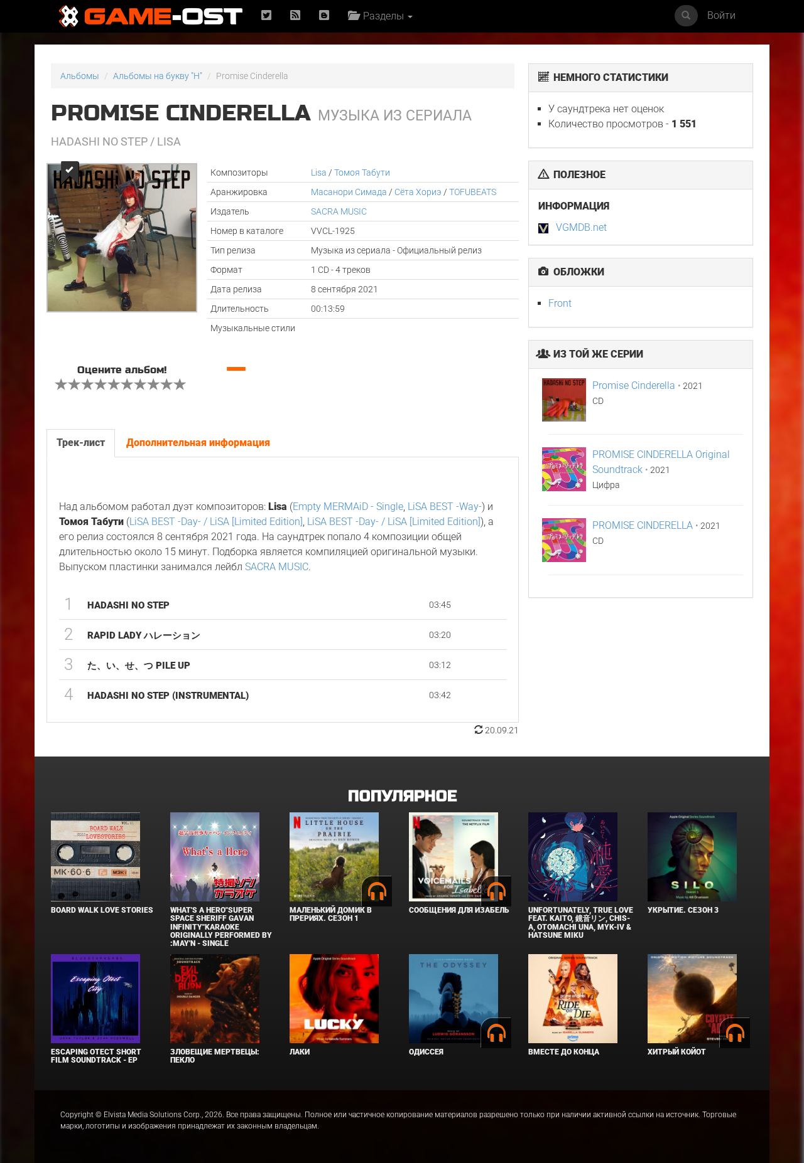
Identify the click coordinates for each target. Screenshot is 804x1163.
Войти (721, 15)
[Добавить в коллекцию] (68, 172)
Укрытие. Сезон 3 (683, 910)
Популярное (402, 796)
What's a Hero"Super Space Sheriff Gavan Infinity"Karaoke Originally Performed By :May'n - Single (221, 927)
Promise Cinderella (633, 385)
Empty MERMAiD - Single (348, 506)
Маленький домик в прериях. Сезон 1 (331, 914)
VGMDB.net (581, 227)
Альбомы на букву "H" (157, 76)
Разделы (382, 16)
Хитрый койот (677, 1052)
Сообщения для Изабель (459, 910)
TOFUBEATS (472, 192)
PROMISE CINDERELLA (642, 525)
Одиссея (426, 1052)
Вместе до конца (563, 1052)
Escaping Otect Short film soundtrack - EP (96, 1056)
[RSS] (295, 16)
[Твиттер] (266, 16)
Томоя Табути (362, 172)
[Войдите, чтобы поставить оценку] (61, 385)
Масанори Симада (349, 192)
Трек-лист (81, 443)
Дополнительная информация (198, 443)
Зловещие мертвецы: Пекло (214, 1056)
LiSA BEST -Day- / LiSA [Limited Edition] (216, 522)
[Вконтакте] (324, 16)
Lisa (319, 172)
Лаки (300, 1052)
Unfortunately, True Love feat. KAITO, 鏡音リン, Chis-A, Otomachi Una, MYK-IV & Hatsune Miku (580, 923)
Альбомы (79, 76)
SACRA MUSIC (339, 211)
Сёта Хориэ (418, 192)
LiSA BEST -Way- (445, 506)
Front (560, 303)
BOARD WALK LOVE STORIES (102, 910)
